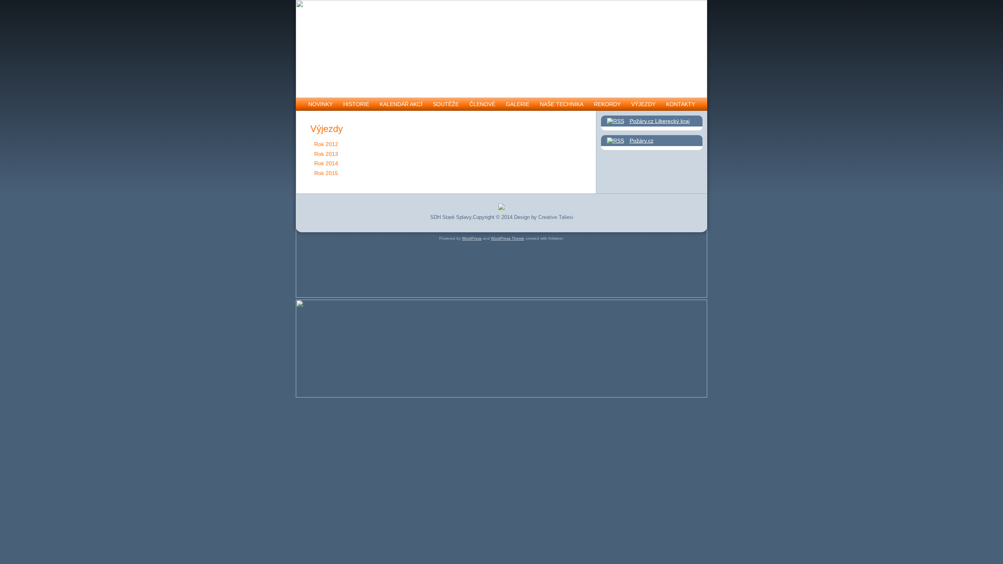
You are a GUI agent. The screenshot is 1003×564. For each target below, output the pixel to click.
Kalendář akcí (401, 104)
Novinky (320, 104)
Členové (482, 104)
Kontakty (680, 104)
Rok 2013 (326, 154)
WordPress (472, 238)
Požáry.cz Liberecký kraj (660, 121)
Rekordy (607, 104)
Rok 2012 (326, 144)
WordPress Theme (507, 238)
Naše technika (561, 104)
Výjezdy (643, 104)
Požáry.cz (642, 140)
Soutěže (446, 104)
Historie (356, 104)
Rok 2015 (326, 173)
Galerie (517, 104)
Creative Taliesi (555, 217)
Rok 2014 (326, 163)
